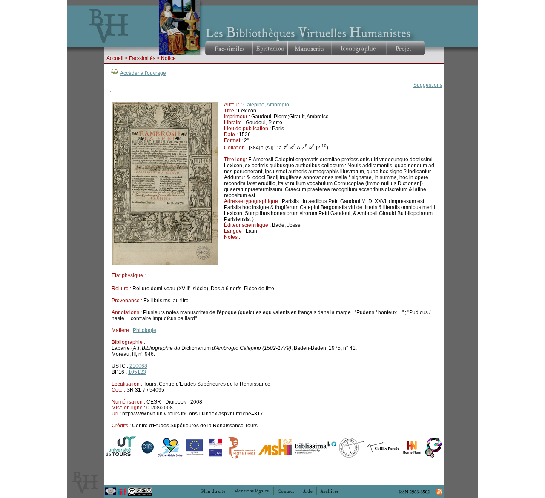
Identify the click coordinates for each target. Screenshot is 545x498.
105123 (137, 372)
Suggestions (427, 85)
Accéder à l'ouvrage (143, 73)
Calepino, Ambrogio (266, 105)
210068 (138, 366)
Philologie (144, 330)
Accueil (114, 58)
